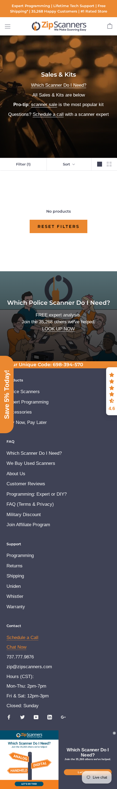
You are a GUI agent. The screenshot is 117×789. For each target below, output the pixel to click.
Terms (37, 424)
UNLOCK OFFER (58, 436)
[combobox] (22, 403)
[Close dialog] (107, 357)
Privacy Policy (22, 424)
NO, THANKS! (58, 449)
